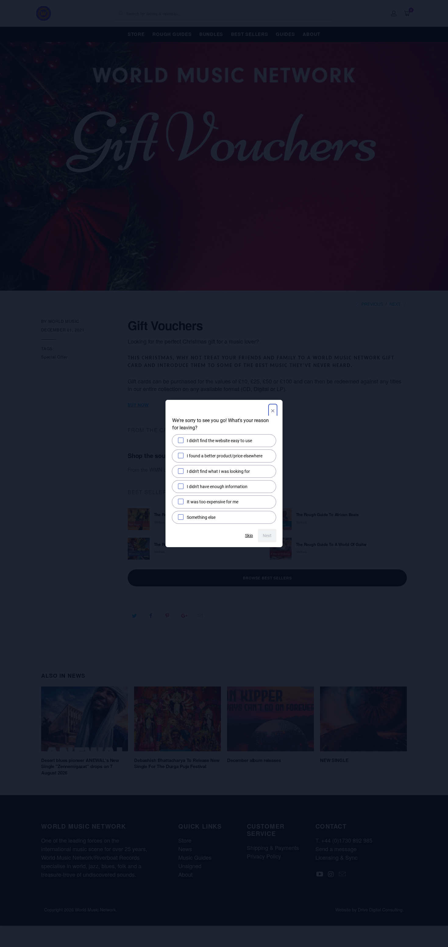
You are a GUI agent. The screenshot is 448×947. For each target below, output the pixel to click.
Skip (249, 535)
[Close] (272, 411)
